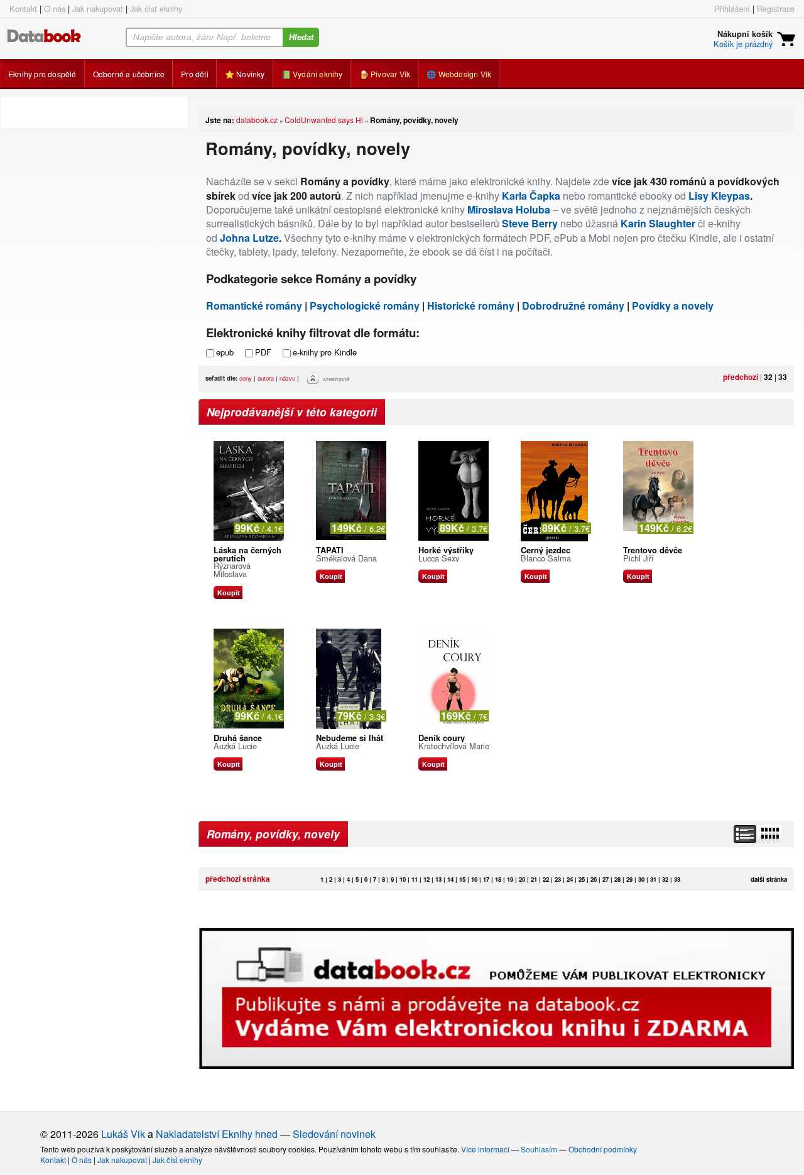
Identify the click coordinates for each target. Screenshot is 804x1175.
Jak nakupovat (97, 8)
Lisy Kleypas (719, 195)
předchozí (740, 376)
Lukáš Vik (123, 1134)
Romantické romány (254, 305)
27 (605, 879)
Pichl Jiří (638, 558)
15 (462, 879)
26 (593, 879)
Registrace (776, 8)
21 (534, 879)
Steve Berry (530, 223)
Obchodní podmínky (602, 1149)
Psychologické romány (365, 305)
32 (768, 376)
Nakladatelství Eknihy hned (217, 1134)
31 (653, 879)
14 (450, 879)
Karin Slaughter (658, 223)
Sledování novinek (334, 1134)
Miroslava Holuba (508, 209)
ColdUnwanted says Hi (324, 119)
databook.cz (257, 119)
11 (414, 879)
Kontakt (23, 8)
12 (426, 879)
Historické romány (470, 305)
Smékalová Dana (346, 558)
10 (402, 879)
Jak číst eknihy (156, 8)
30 (641, 879)
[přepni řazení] (769, 834)
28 (617, 879)
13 (438, 879)
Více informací (485, 1149)
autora (266, 378)
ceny (245, 378)
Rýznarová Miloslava (232, 570)
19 (510, 879)
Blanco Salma (546, 558)
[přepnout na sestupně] (314, 381)
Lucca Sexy (438, 558)
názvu (287, 378)
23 (558, 879)
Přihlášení (732, 8)
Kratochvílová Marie (453, 746)
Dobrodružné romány (573, 305)
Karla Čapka (531, 195)
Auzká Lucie (235, 746)
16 (474, 879)
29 (629, 879)
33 (782, 376)
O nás (54, 8)
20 (522, 879)
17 (486, 879)
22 (546, 879)
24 (570, 879)
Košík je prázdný (743, 44)
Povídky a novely (673, 305)
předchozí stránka (237, 878)
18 (498, 879)
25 (582, 879)
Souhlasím (539, 1149)
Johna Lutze (249, 237)
